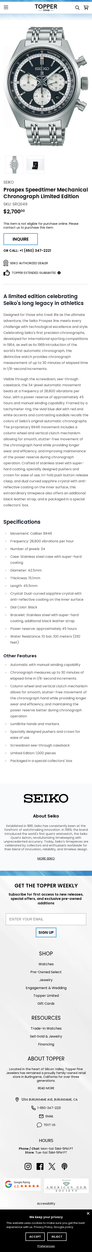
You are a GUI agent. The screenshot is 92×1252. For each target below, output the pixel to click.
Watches (46, 964)
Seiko (8, 182)
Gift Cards (46, 1003)
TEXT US (49, 1125)
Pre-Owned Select (46, 972)
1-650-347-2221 (49, 1108)
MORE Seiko (46, 858)
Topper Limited (46, 995)
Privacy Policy (43, 1227)
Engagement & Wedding (46, 987)
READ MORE (46, 1088)
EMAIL (49, 1116)
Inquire (21, 239)
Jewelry (46, 979)
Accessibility (46, 1203)
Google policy (63, 1227)
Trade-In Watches (46, 1028)
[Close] (88, 1213)
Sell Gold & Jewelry (46, 1036)
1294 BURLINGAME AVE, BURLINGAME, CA (49, 1099)
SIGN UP (46, 932)
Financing (46, 1044)
